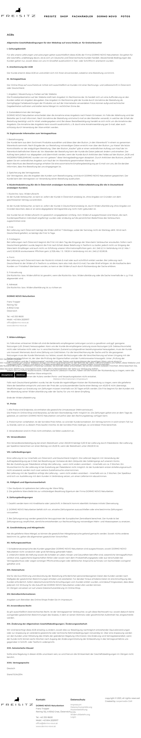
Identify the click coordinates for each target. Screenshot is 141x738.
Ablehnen (20, 375)
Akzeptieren (7, 375)
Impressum (82, 379)
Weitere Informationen (64, 379)
